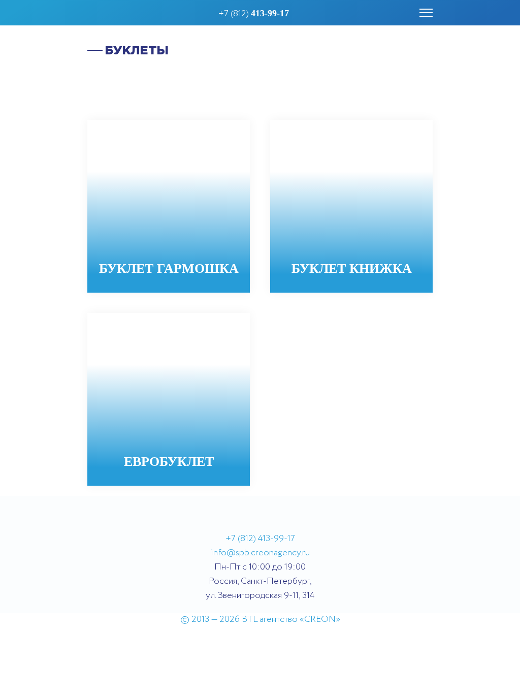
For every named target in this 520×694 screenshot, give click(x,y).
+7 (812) (253, 13)
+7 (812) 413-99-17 (260, 538)
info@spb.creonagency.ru (260, 552)
